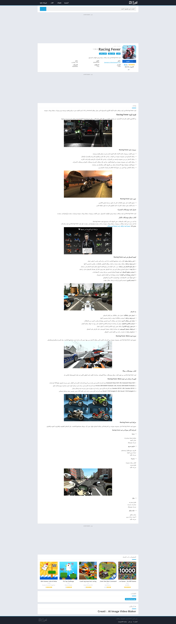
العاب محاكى (103, 53)
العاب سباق (111, 53)
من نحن (130, 621)
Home (119, 46)
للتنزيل (127, 61)
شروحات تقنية (43, 3)
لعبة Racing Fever (130, 599)
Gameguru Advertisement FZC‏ (112, 62)
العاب (52, 3)
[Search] (43, 9)
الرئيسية (66, 3)
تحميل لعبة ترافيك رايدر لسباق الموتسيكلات (118, 226)
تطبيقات (59, 3)
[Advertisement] (88, 28)
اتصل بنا (135, 621)
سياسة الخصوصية (122, 621)
